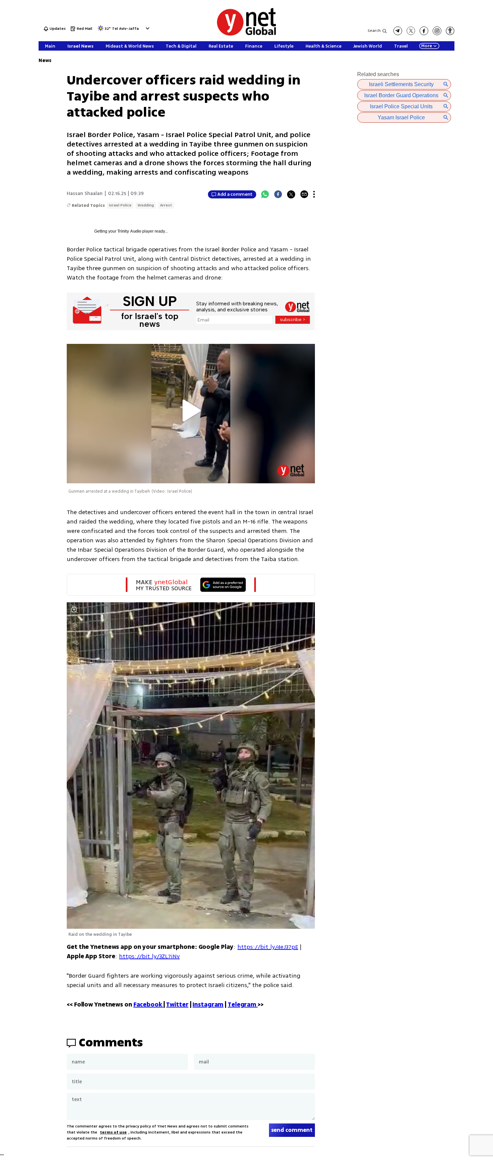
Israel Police (120, 205)
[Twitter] (291, 194)
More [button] (426, 46)
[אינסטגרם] (437, 30)
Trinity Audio (129, 231)
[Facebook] (278, 194)
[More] (314, 194)
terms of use (113, 1132)
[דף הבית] (246, 34)
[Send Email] (304, 194)
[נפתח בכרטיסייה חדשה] (397, 30)
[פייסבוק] (424, 30)
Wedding (146, 205)
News (45, 60)
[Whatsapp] (265, 194)
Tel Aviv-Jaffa (125, 29)
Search (374, 31)
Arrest (166, 205)
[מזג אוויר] (100, 30)
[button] (147, 28)
